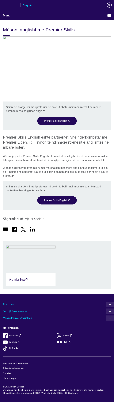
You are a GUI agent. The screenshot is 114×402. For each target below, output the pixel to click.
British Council (10, 5)
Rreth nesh (9, 304)
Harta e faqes (9, 378)
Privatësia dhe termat (13, 368)
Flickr (66, 342)
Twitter (66, 335)
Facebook (14, 335)
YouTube (13, 342)
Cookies (7, 373)
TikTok (12, 348)
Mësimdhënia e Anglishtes (17, 318)
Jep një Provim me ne (15, 311)
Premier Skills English (56, 120)
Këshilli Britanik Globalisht (15, 363)
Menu (6, 15)
